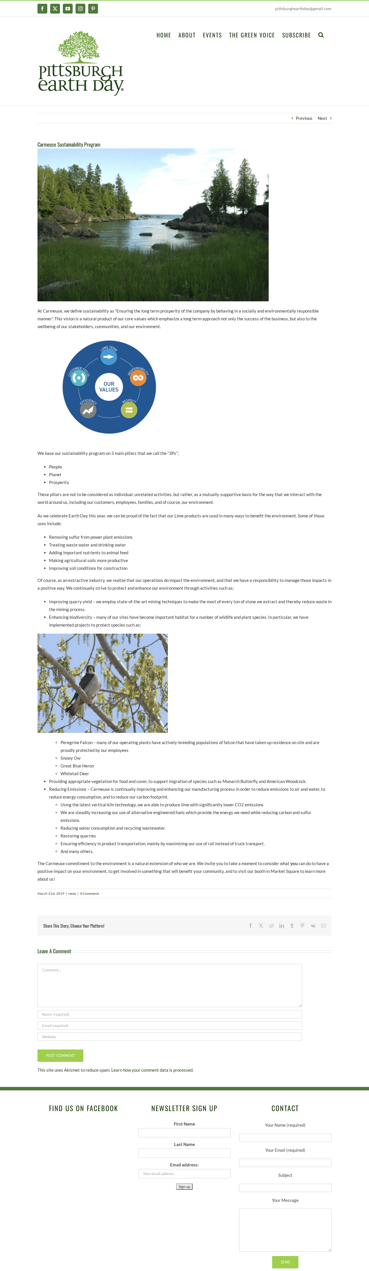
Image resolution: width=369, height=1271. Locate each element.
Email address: (184, 1164)
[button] (321, 34)
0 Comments (89, 893)
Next (322, 118)
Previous (304, 118)
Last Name (184, 1144)
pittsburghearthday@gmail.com (303, 8)
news (72, 893)
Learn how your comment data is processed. (152, 1070)
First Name (184, 1123)
